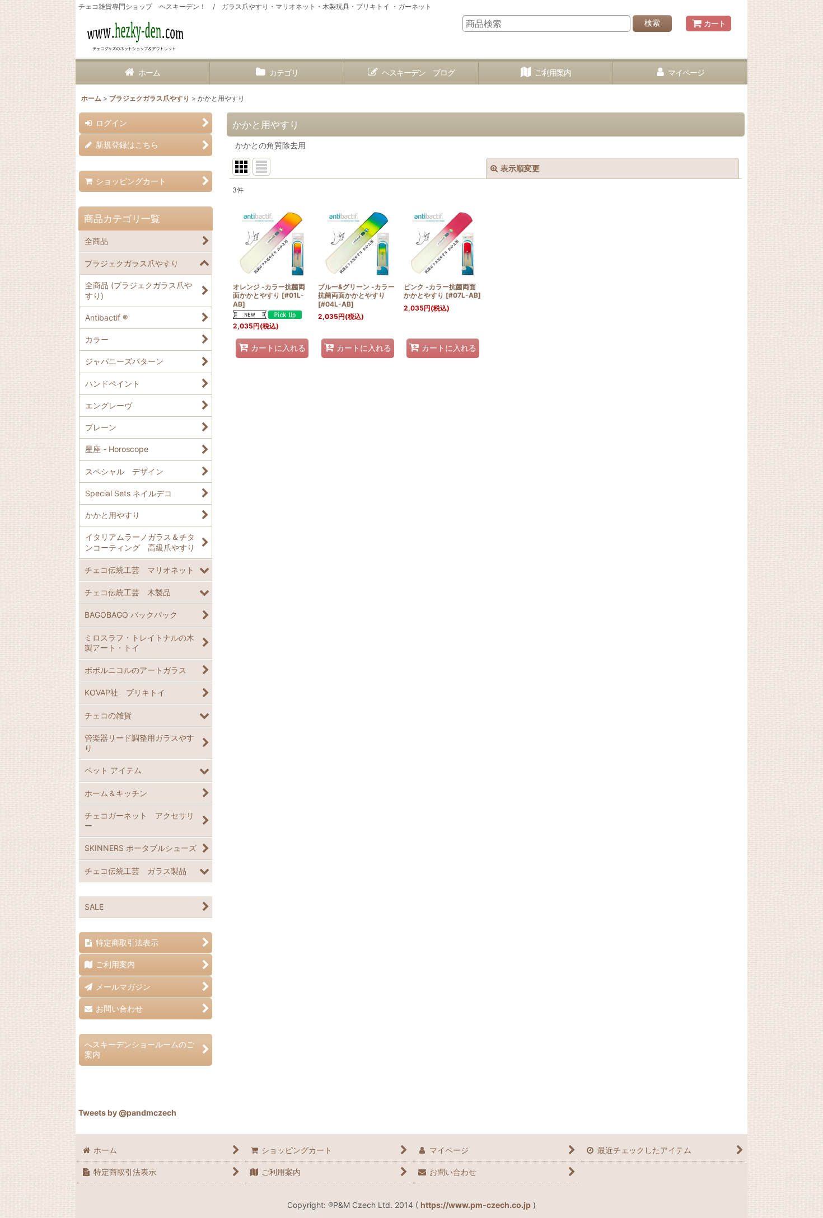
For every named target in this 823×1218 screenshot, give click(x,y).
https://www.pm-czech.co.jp (475, 1205)
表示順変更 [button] (520, 168)
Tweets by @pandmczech (127, 1112)
